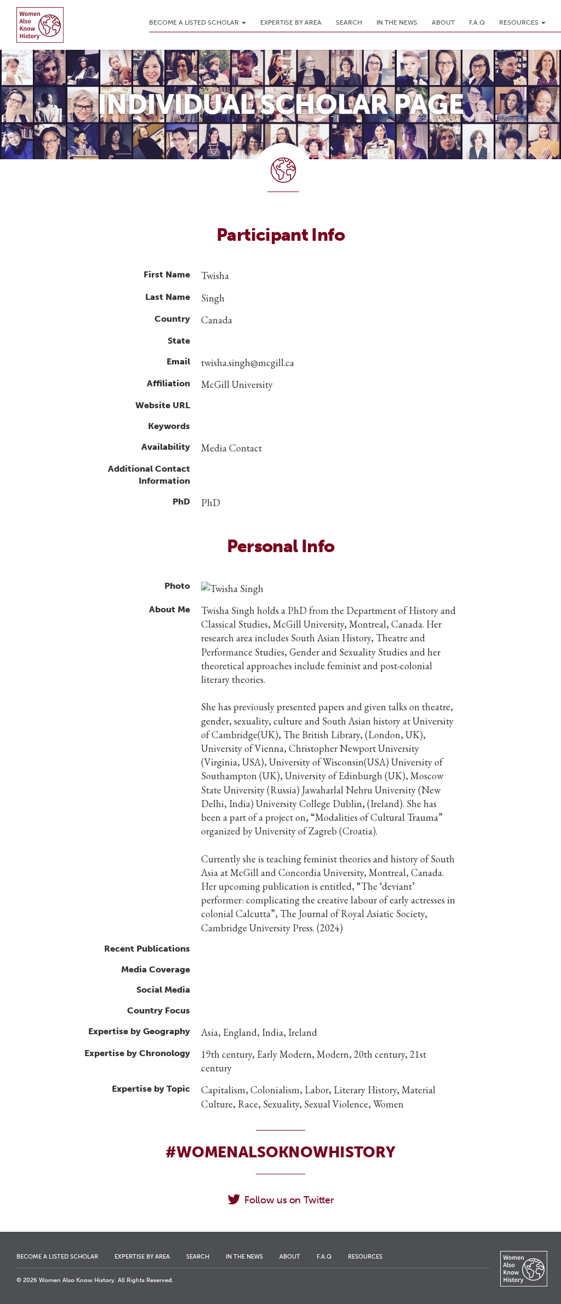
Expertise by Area (291, 22)
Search (349, 22)
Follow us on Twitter (289, 1200)
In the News (396, 22)
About (443, 22)
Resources (519, 22)
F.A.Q (477, 22)
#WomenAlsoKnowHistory (280, 1152)
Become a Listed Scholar (195, 22)
